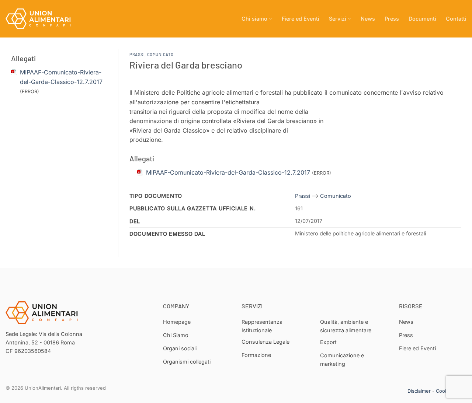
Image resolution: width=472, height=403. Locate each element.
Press (392, 18)
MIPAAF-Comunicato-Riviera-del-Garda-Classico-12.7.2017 (228, 172)
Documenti (422, 18)
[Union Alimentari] (42, 18)
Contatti (456, 18)
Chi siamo (254, 18)
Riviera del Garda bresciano (185, 64)
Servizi (337, 18)
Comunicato (160, 54)
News (368, 18)
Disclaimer (419, 391)
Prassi (137, 54)
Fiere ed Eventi (300, 18)
